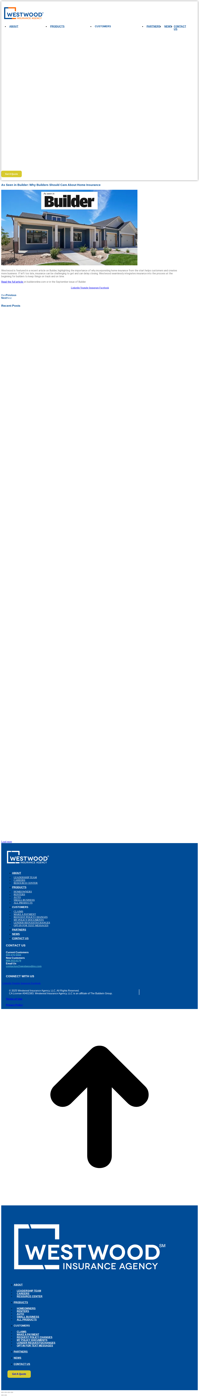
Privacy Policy (14, 1005)
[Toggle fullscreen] (8, 1392)
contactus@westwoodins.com (24, 966)
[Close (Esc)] (2, 1392)
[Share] (5, 1392)
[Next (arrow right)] (5, 1395)
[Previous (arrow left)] (2, 1395)
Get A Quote (11, 174)
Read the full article (12, 281)
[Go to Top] (99, 1204)
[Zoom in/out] (12, 1392)
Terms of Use (14, 999)
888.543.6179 (13, 960)
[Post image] (89, 399)
